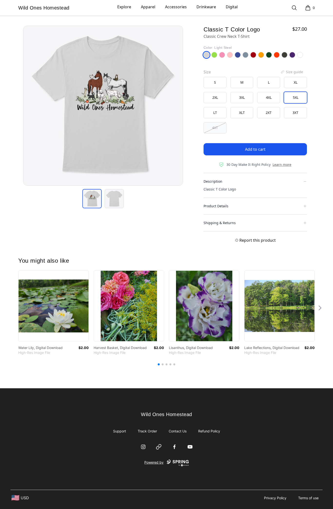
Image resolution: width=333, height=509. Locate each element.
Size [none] (207, 72)
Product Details (216, 206)
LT (215, 112)
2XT (269, 112)
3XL (242, 97)
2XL (215, 97)
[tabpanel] (103, 106)
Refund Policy (209, 431)
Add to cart (255, 149)
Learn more (282, 164)
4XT (215, 127)
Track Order (147, 431)
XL (295, 82)
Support (119, 431)
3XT (295, 112)
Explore (124, 7)
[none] (291, 72)
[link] (53, 306)
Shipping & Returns (220, 222)
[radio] (215, 82)
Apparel (148, 7)
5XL (295, 97)
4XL (269, 97)
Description (213, 181)
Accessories (176, 7)
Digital (232, 7)
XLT (242, 112)
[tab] (92, 199)
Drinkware (206, 7)
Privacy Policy (275, 498)
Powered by (154, 462)
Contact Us (177, 431)
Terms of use (308, 498)
